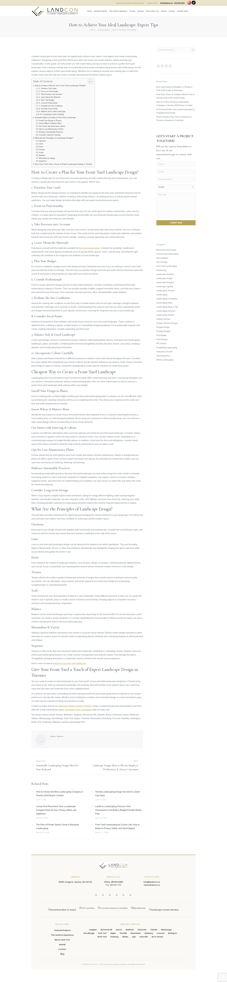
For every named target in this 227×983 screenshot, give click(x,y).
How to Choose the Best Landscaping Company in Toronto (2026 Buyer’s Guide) (59, 794)
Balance (42, 155)
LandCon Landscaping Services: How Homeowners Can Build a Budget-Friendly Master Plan (118, 810)
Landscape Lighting (164, 286)
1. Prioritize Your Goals (48, 88)
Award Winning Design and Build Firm (130, 3)
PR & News (161, 343)
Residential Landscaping (166, 347)
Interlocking (161, 270)
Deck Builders (162, 258)
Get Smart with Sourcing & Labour (52, 126)
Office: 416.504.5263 (113, 882)
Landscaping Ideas (164, 303)
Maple (113, 933)
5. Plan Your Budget (46, 100)
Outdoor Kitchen (163, 319)
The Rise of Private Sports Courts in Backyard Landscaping (57, 826)
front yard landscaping (89, 248)
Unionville (144, 937)
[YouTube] (103, 894)
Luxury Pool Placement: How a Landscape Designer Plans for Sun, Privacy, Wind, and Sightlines (56, 810)
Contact (62, 949)
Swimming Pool (163, 356)
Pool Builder (161, 335)
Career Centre (152, 3)
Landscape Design (164, 278)
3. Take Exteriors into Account (50, 94)
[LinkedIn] (116, 894)
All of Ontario (157, 937)
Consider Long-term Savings (50, 135)
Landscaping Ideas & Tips (167, 307)
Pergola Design (162, 327)
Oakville (153, 930)
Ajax (134, 937)
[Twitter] (123, 894)
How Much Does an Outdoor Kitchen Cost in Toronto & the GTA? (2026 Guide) (175, 96)
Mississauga (166, 930)
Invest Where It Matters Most (50, 123)
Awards (62, 944)
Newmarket (136, 933)
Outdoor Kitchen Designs (167, 323)
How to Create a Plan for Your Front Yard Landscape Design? (60, 85)
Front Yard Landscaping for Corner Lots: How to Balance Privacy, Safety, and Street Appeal (117, 826)
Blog (62, 954)
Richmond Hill (106, 930)
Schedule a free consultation (79, 710)
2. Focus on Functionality (48, 91)
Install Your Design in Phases (50, 121)
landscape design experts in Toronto (75, 706)
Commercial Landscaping (167, 254)
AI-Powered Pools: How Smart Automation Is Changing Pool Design (175, 111)
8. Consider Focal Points (48, 109)
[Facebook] (96, 894)
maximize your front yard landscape (69, 663)
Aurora (119, 930)
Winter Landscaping (164, 360)
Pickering (114, 937)
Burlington (172, 933)
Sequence (43, 161)
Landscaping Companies (167, 299)
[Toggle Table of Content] (89, 81)
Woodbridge (89, 933)
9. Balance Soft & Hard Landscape (52, 111)
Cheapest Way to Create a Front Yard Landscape (55, 117)
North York (102, 937)
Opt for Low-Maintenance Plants (51, 129)
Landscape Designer (165, 282)
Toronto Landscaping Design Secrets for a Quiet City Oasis (117, 794)
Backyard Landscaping (166, 250)
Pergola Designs (163, 331)
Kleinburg (149, 933)
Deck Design (161, 262)
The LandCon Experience (62, 935)
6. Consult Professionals (48, 103)
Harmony (42, 141)
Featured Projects (62, 930)
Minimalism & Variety (47, 158)
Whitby (125, 937)
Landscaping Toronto (165, 315)
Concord (160, 933)
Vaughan (93, 930)
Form (41, 147)
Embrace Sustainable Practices (51, 132)
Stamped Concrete (164, 351)
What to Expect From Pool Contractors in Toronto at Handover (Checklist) (174, 118)
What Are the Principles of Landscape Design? (54, 138)
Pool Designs (162, 339)
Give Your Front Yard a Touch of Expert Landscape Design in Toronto (63, 164)
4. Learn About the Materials (49, 97)
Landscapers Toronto (165, 290)
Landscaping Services (165, 311)
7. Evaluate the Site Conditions (51, 106)
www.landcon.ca (152, 885)
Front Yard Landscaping (166, 266)
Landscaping (161, 294)
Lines (41, 144)
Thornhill (123, 933)
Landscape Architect (165, 274)
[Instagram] (110, 894)
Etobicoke (142, 930)
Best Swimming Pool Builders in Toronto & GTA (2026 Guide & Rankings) (174, 88)
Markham (130, 930)
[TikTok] (130, 894)
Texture (42, 150)
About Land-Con (62, 939)
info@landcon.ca (166, 3)
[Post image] (32, 792)
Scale (41, 152)
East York (102, 933)
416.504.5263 (179, 3)
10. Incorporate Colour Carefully (52, 114)
